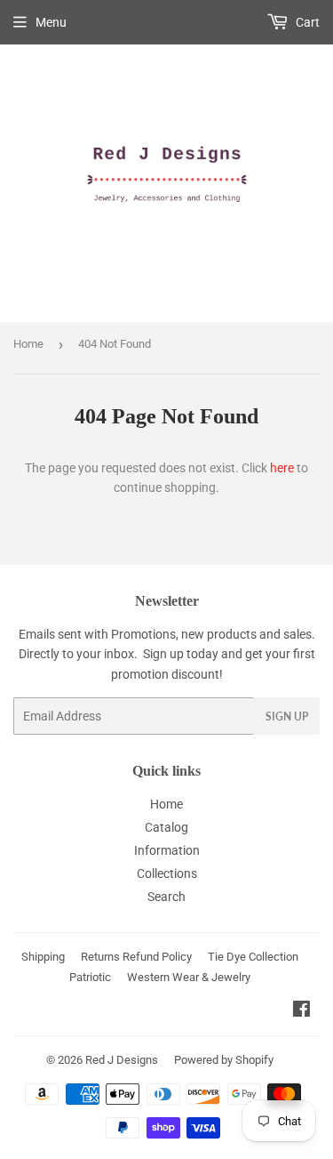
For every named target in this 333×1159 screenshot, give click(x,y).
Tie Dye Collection (253, 956)
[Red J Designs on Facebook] (301, 1011)
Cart (306, 22)
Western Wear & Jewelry (188, 977)
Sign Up (287, 716)
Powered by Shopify (224, 1059)
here (282, 468)
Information (167, 850)
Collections (167, 873)
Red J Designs (121, 1059)
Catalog (166, 827)
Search (166, 896)
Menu (51, 22)
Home (28, 343)
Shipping (43, 956)
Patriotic (90, 977)
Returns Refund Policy (136, 956)
